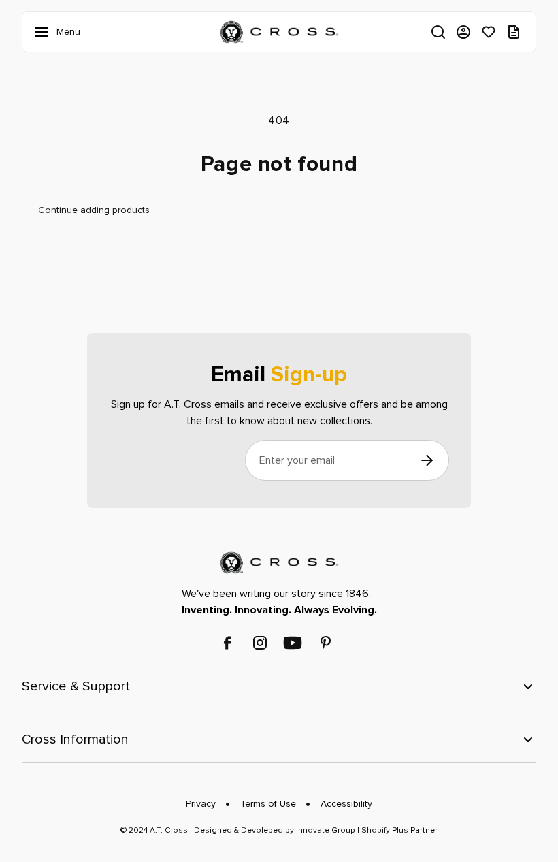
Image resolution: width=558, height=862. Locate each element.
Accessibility (346, 804)
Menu (44, 32)
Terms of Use (268, 804)
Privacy (201, 804)
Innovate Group (324, 830)
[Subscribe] (427, 459)
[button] (438, 32)
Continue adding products (94, 210)
